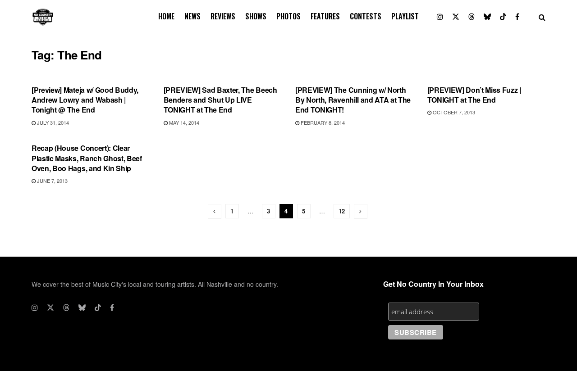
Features (325, 16)
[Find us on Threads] (471, 17)
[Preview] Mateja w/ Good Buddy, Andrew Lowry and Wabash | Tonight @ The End (85, 100)
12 (342, 211)
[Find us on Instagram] (440, 17)
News (192, 16)
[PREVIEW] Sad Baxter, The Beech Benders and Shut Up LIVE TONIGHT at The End (220, 100)
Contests (365, 16)
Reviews (223, 16)
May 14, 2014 (183, 122)
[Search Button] (542, 17)
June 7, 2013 (52, 180)
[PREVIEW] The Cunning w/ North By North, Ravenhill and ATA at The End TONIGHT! (353, 100)
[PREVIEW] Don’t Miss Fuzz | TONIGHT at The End (474, 95)
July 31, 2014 (52, 122)
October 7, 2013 (453, 112)
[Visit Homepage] (43, 17)
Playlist (405, 16)
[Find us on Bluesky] (487, 17)
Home (166, 16)
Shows (255, 16)
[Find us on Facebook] (517, 17)
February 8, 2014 (322, 122)
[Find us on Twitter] (455, 17)
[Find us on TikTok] (503, 17)
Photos (288, 16)
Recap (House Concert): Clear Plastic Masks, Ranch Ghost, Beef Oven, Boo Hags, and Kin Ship (87, 158)
